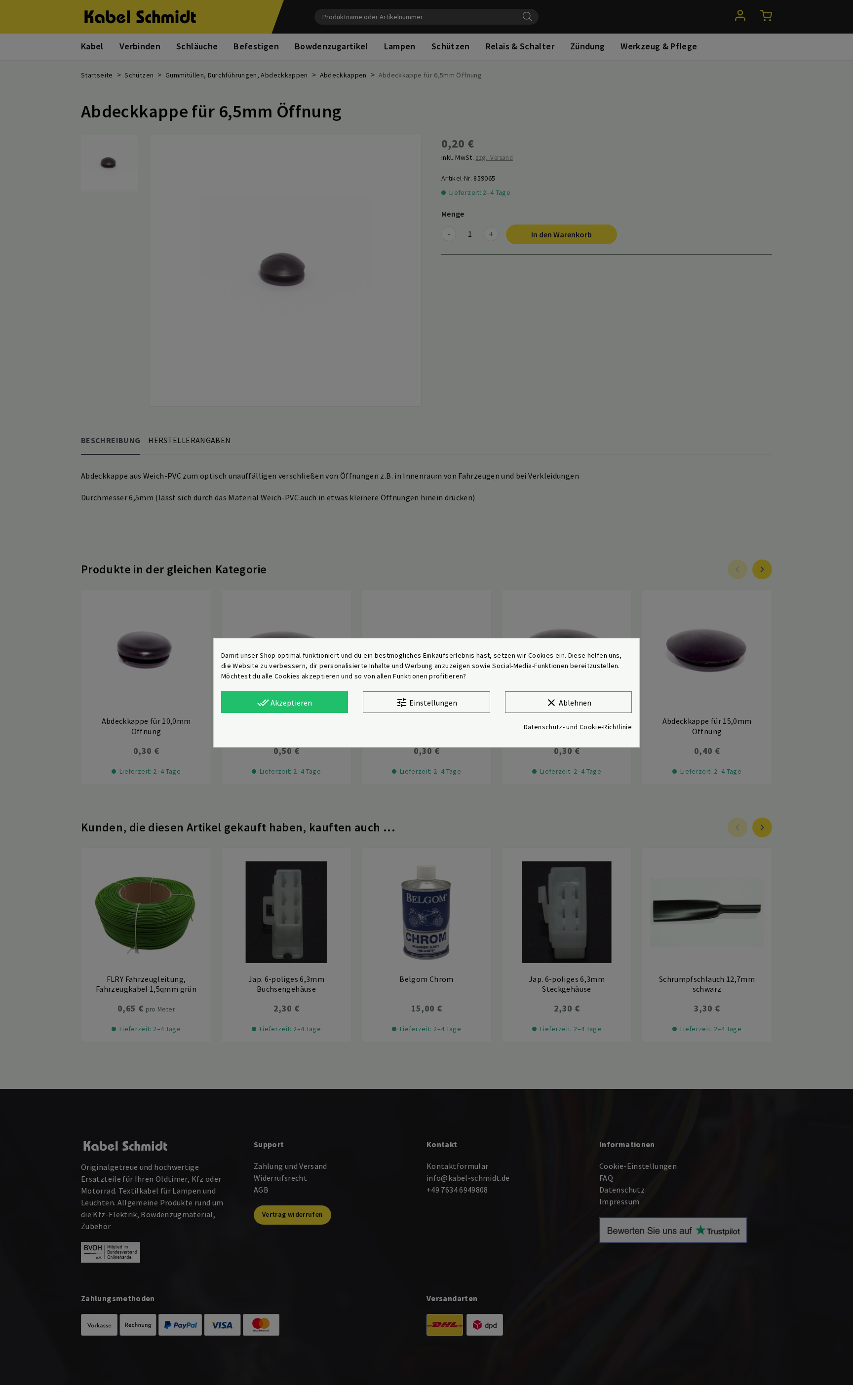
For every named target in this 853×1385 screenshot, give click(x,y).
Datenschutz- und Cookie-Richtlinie (578, 726)
